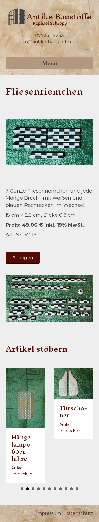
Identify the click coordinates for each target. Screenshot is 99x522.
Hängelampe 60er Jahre (22, 448)
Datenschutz (79, 513)
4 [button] (38, 488)
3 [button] (33, 488)
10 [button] (71, 488)
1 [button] (22, 488)
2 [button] (27, 488)
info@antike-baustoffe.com (50, 41)
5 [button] (44, 488)
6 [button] (49, 488)
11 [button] (77, 488)
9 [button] (66, 488)
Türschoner (73, 411)
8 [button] (60, 488)
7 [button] (55, 488)
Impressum (48, 513)
